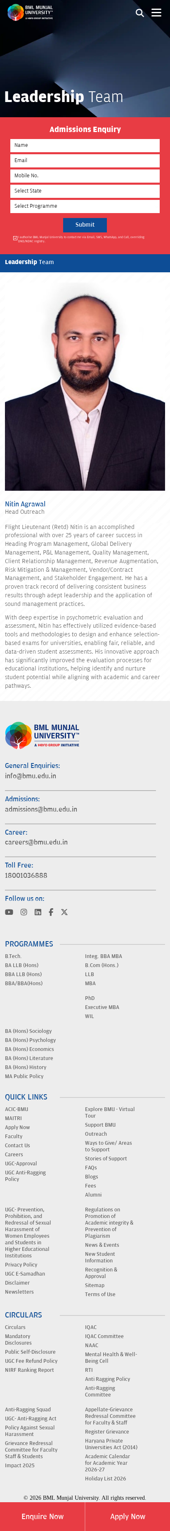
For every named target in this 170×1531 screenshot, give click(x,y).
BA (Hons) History (25, 1067)
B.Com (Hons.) (101, 965)
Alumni (93, 1195)
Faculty (13, 1136)
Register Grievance (107, 1432)
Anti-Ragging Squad (28, 1409)
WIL (89, 1016)
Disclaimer (17, 1283)
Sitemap (94, 1285)
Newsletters (19, 1292)
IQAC (91, 1327)
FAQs (91, 1167)
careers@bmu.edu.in (36, 842)
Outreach (96, 1134)
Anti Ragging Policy (107, 1379)
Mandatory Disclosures (18, 1339)
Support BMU (100, 1125)
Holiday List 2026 (105, 1478)
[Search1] (140, 12)
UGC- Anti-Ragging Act (31, 1418)
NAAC (91, 1345)
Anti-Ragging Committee (100, 1391)
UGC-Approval (21, 1163)
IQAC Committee (104, 1336)
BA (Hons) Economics (29, 1049)
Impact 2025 (20, 1465)
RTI (89, 1370)
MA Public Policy (24, 1076)
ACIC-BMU (16, 1109)
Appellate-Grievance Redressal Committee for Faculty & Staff (110, 1416)
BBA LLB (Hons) (23, 974)
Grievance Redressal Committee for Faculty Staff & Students (31, 1450)
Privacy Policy (21, 1265)
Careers (14, 1154)
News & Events (102, 1245)
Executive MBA (102, 1007)
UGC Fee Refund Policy (31, 1361)
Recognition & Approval (101, 1273)
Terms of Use (100, 1294)
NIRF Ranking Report (29, 1370)
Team (29, 262)
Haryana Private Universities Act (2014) (111, 1444)
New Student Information (100, 1257)
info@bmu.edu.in (30, 776)
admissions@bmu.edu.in (41, 809)
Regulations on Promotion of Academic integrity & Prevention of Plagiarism (109, 1222)
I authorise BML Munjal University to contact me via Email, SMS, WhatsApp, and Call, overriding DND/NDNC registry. (81, 239)
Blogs (91, 1177)
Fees (90, 1186)
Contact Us (17, 1145)
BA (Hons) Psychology (30, 1040)
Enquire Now (42, 1516)
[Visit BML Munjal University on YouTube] (9, 913)
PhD (89, 998)
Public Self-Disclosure (30, 1352)
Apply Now (127, 1516)
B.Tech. (13, 956)
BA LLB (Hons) (21, 965)
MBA (90, 983)
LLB (89, 974)
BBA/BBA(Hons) (23, 983)
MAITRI (13, 1118)
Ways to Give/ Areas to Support (108, 1146)
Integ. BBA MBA (103, 956)
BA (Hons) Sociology (28, 1031)
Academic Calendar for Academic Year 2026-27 (107, 1463)
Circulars (15, 1327)
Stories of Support (106, 1158)
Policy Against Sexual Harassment (30, 1431)
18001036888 (26, 876)
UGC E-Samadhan (25, 1274)
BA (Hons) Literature (29, 1058)
